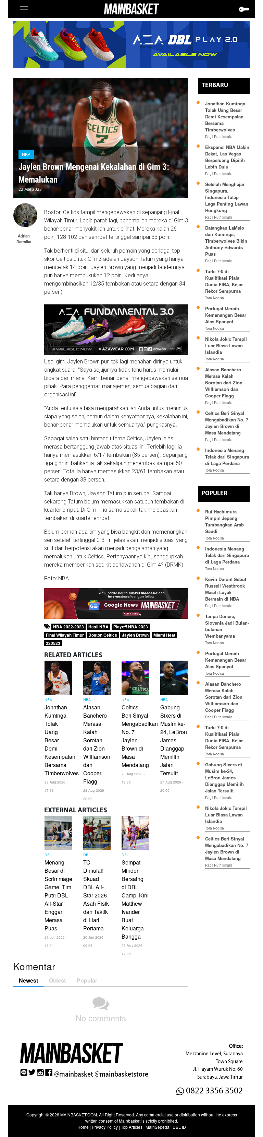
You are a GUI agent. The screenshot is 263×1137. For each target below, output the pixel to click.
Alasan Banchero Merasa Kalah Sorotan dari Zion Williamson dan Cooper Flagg (96, 744)
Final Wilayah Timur (65, 635)
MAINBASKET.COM (78, 1114)
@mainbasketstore (121, 1074)
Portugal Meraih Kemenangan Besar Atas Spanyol (225, 315)
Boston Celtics (102, 635)
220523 (53, 643)
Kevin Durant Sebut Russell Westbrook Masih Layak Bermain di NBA (225, 589)
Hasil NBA (98, 627)
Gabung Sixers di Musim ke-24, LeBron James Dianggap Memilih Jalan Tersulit (173, 740)
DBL (48, 855)
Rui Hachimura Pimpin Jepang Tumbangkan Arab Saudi (224, 521)
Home (83, 1127)
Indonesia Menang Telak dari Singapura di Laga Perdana (227, 456)
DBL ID (179, 1127)
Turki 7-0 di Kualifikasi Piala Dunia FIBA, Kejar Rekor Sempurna (224, 281)
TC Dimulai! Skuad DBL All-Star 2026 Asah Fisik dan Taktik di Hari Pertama (96, 895)
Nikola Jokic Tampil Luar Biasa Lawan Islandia (226, 345)
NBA (26, 154)
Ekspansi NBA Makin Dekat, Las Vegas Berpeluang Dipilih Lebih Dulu (227, 157)
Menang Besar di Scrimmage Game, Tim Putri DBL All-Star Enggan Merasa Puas (58, 895)
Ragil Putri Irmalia (219, 136)
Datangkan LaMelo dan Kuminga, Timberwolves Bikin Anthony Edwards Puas (226, 240)
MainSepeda (158, 1127)
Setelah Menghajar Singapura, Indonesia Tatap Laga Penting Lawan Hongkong (226, 197)
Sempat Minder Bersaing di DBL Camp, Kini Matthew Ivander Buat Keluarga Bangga (135, 899)
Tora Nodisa (214, 297)
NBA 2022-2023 (68, 627)
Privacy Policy (105, 1127)
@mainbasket (73, 1074)
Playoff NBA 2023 (130, 627)
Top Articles (131, 1127)
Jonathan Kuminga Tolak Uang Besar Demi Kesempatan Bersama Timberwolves (225, 116)
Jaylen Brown (135, 635)
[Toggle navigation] (24, 9)
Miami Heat (164, 635)
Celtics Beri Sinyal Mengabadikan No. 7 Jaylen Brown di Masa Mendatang (226, 423)
